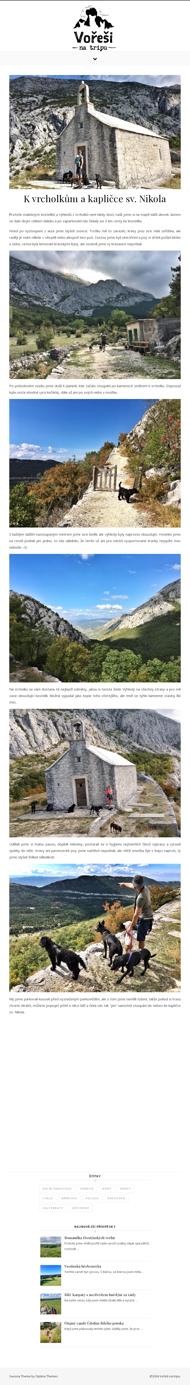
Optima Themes (46, 1376)
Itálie (48, 1198)
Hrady (125, 1188)
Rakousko (116, 1198)
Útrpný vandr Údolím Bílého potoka (94, 1323)
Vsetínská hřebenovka (82, 1266)
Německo (69, 1198)
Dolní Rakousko (57, 1188)
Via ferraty (53, 1208)
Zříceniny (80, 1208)
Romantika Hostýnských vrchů (89, 1237)
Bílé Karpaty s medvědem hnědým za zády (100, 1294)
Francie (87, 1188)
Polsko (92, 1198)
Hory (106, 1188)
